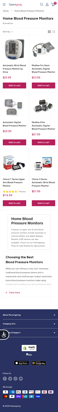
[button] (53, 4)
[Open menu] (4, 4)
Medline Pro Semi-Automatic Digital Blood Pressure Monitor (43, 68)
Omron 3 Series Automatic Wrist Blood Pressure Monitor (43, 182)
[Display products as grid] (49, 31)
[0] (53, 4)
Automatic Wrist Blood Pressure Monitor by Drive (14, 68)
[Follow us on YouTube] (21, 379)
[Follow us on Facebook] (5, 379)
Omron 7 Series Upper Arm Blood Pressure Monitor (14, 182)
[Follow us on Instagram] (15, 379)
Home (6, 11)
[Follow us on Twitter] (10, 379)
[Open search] (41, 4)
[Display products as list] (54, 31)
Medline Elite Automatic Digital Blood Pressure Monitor (43, 125)
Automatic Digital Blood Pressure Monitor (14, 124)
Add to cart (14, 85)
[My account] (47, 4)
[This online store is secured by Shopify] (29, 348)
